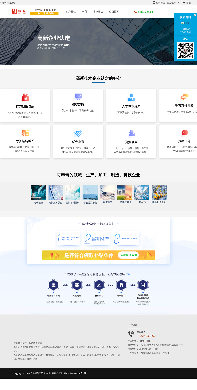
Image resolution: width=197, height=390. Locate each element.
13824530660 (145, 11)
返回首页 (114, 11)
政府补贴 (71, 11)
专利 (84, 11)
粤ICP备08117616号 (73, 373)
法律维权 (98, 11)
